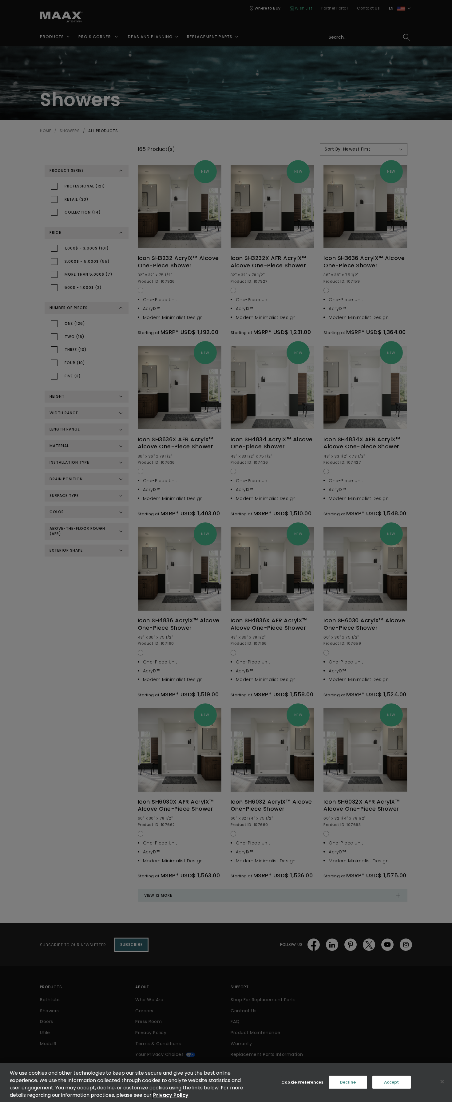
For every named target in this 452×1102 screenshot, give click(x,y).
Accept (391, 1082)
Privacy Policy (170, 1095)
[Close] (442, 1081)
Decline (348, 1082)
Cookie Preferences (302, 1082)
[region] (226, 1082)
